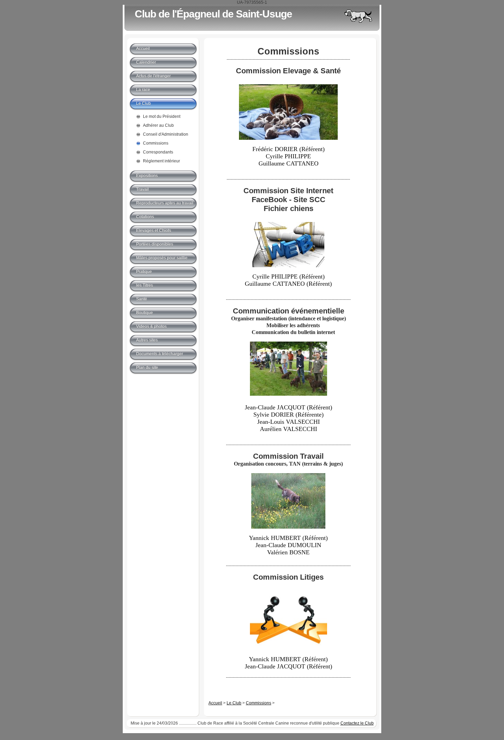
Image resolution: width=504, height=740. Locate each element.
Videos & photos (151, 326)
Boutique (144, 312)
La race (143, 89)
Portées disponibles (154, 244)
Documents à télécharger (159, 354)
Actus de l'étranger (153, 76)
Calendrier (146, 62)
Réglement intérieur (161, 161)
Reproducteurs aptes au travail (164, 203)
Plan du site (147, 367)
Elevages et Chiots (153, 230)
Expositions (147, 175)
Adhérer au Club (158, 125)
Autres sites (147, 340)
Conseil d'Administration (165, 134)
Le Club (234, 703)
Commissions (258, 703)
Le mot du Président (161, 116)
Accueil (215, 703)
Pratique (144, 271)
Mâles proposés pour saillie (162, 258)
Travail (142, 189)
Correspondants (158, 152)
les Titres (144, 285)
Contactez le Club (357, 723)
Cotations (145, 216)
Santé (141, 299)
